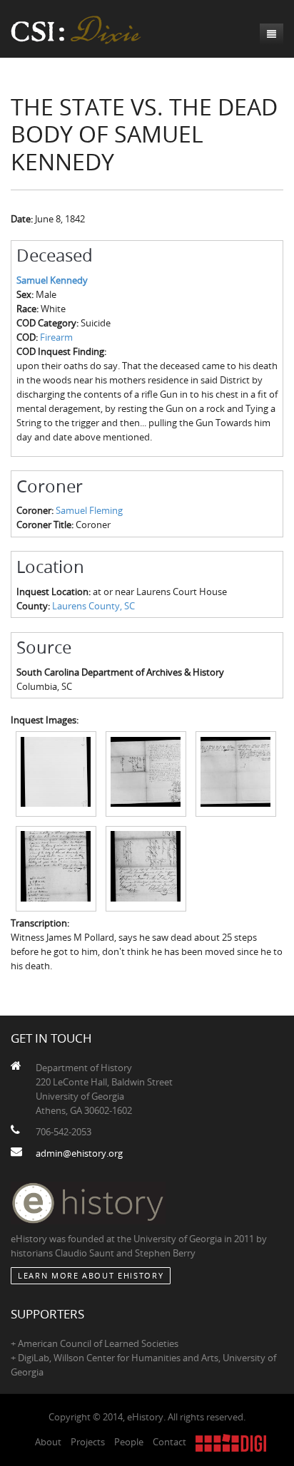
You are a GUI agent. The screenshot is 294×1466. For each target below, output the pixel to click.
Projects (88, 1441)
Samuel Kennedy (52, 280)
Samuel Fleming (89, 510)
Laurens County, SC (93, 605)
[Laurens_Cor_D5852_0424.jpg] (146, 867)
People (128, 1441)
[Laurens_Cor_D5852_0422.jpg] (236, 773)
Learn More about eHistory (90, 1275)
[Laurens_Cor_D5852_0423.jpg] (56, 867)
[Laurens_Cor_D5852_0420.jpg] (56, 773)
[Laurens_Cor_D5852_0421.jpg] (146, 773)
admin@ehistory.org (79, 1153)
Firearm (56, 337)
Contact (169, 1441)
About (48, 1441)
